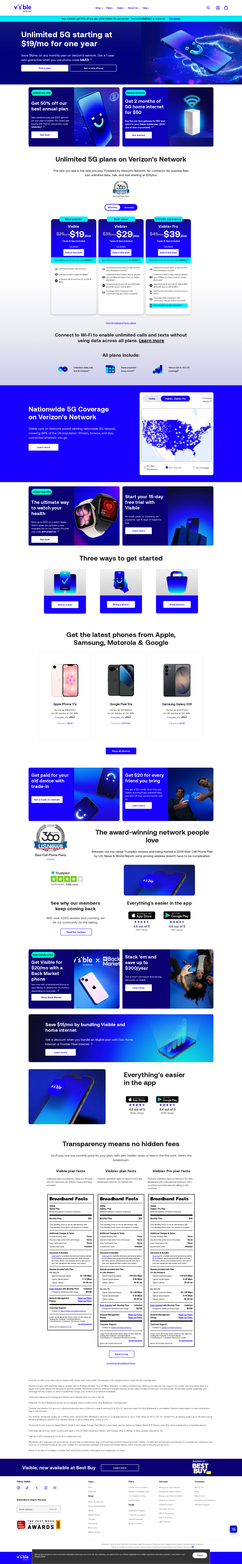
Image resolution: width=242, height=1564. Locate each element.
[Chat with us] (233, 1529)
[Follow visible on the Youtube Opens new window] (54, 1487)
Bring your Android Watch (171, 1496)
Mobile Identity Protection (194, 1544)
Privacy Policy (146, 1547)
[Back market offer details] (58, 990)
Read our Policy (85, 1298)
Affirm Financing (166, 1513)
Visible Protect (166, 1504)
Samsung (92, 1523)
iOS (89, 1487)
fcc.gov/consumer (85, 1324)
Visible (152, 398)
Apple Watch (94, 1515)
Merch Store (94, 1532)
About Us (199, 1487)
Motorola (92, 1527)
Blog (197, 1491)
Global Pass (134, 1500)
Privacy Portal (134, 1547)
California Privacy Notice (162, 1547)
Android (92, 1491)
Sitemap (105, 1544)
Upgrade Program (137, 1510)
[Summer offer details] (91, 59)
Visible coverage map (139, 1491)
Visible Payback (136, 1519)
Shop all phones (95, 1502)
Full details (73, 246)
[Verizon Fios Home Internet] (91, 1044)
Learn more (151, 340)
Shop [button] (99, 7)
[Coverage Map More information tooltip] (211, 401)
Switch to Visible (167, 1500)
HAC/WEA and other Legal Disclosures (136, 1544)
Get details (174, 18)
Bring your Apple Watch (170, 1491)
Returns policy (165, 1517)
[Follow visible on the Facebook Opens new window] (45, 1488)
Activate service (166, 1509)
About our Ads (158, 1544)
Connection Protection (205, 1500)
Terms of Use (115, 1544)
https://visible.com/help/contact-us (73, 1311)
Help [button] (145, 7)
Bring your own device (169, 1487)
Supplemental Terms (174, 1544)
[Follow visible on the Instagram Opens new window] (18, 1488)
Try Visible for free (137, 1496)
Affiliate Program (202, 1504)
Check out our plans (138, 1487)
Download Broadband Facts (121, 1363)
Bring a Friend (135, 1523)
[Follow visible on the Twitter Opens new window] (36, 1488)
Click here (55, 1256)
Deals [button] (120, 7)
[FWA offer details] (44, 127)
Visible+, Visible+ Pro (175, 398)
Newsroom (200, 1496)
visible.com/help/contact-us (121, 1327)
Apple (91, 1510)
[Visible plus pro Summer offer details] (186, 260)
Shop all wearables (97, 1506)
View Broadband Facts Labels (121, 323)
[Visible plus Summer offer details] (92, 260)
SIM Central (164, 1522)
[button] (208, 7)
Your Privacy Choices (182, 1547)
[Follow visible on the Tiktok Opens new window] (27, 1487)
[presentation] (208, 7)
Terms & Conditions (119, 1547)
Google (91, 1519)
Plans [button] (109, 7)
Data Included (55, 1289)
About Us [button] (133, 7)
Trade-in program (137, 1515)
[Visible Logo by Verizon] (22, 7)
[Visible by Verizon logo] (23, 1558)
